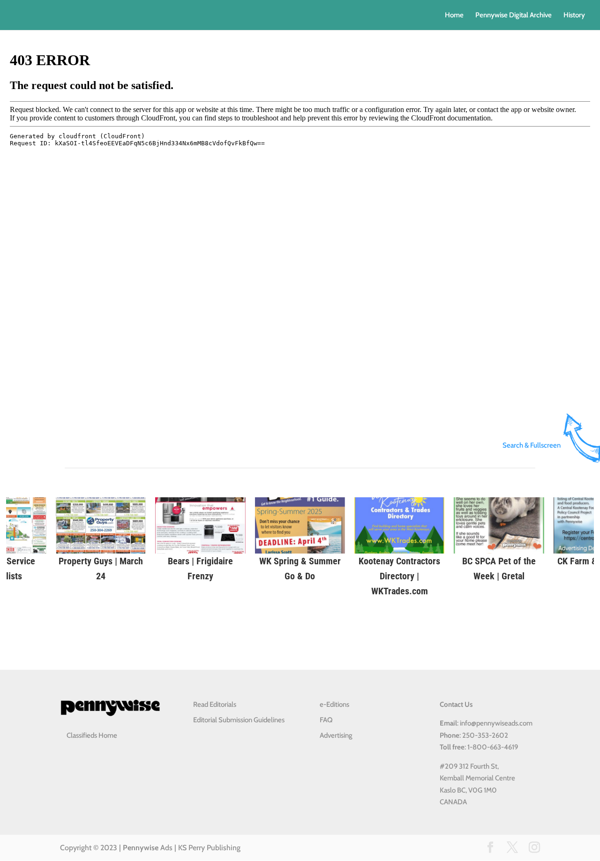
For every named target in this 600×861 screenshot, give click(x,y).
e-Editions (334, 704)
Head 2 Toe (480, 561)
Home (454, 15)
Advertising (336, 735)
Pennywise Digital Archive (513, 15)
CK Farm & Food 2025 (82, 561)
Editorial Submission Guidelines (239, 720)
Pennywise (140, 847)
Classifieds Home (92, 735)
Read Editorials (214, 704)
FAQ (326, 720)
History (574, 15)
